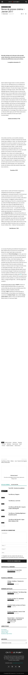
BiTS (20, 274)
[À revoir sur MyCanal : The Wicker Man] (4, 594)
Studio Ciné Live (17, 445)
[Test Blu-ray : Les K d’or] (4, 502)
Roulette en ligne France (6, 633)
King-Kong (20, 442)
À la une (3, 497)
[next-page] (4, 526)
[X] (5, 17)
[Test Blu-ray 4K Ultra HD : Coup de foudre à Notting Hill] (4, 508)
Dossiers (9, 606)
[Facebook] (2, 17)
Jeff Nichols (15, 442)
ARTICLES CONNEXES (5, 484)
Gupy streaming (4, 631)
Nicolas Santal (5, 13)
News (9, 622)
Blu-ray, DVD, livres (8, 4)
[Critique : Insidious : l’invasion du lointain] (4, 583)
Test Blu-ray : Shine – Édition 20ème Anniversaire (7, 461)
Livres (9, 6)
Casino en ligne (4, 632)
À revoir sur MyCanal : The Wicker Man (17, 592)
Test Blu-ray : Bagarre (13, 494)
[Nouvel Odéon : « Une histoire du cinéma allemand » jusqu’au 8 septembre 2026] (4, 620)
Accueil (2, 4)
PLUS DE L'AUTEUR (14, 484)
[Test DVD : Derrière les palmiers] (4, 489)
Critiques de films (10, 584)
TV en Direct (4, 629)
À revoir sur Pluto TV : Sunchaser (15, 598)
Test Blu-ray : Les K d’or (14, 500)
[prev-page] (2, 526)
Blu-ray (3, 503)
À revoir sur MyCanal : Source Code (16, 611)
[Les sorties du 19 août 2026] (4, 572)
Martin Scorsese (15, 444)
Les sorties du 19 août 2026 (14, 570)
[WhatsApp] (11, 17)
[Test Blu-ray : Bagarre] (4, 496)
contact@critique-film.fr (18, 663)
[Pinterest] (8, 17)
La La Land (4, 444)
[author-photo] (14, 473)
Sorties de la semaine (8, 566)
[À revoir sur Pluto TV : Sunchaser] (4, 601)
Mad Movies (9, 444)
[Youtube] (19, 666)
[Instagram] (12, 666)
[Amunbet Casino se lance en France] (4, 607)
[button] (2, 2)
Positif (20, 444)
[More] (14, 17)
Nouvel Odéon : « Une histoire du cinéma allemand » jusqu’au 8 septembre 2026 (15, 619)
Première (3, 445)
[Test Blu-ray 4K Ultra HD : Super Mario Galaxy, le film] (4, 521)
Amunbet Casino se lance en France (16, 605)
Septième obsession (10, 445)
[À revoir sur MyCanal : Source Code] (4, 614)
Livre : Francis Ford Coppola (21, 461)
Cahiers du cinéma (8, 442)
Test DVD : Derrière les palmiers (16, 488)
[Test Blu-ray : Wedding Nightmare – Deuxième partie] (4, 515)
